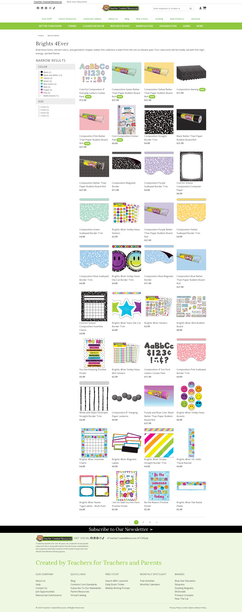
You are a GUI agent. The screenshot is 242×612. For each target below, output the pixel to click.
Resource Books (120, 26)
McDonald (180, 591)
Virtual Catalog (78, 595)
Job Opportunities (45, 591)
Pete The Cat (181, 598)
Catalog (159, 18)
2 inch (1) (44, 107)
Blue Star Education (77, 1)
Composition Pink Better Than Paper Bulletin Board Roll (93, 140)
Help (38, 584)
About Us (113, 18)
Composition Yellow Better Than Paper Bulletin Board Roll (158, 93)
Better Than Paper (50, 26)
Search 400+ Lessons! (116, 580)
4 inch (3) (44, 112)
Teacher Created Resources (48, 1)
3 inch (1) (44, 110)
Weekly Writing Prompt (117, 588)
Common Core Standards (84, 584)
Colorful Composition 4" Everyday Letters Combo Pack (92, 93)
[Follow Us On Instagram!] (50, 8)
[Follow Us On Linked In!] (42, 8)
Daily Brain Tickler (115, 584)
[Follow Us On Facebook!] (38, 8)
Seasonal (195, 18)
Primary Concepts (184, 595)
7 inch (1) (44, 115)
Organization (168, 26)
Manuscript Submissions (49, 595)
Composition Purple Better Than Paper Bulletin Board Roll (158, 233)
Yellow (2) (47, 78)
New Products (177, 18)
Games (186, 26)
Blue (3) (46, 87)
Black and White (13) (52, 75)
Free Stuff (47, 18)
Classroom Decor (93, 26)
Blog (127, 18)
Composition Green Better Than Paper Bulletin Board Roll (126, 93)
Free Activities (147, 580)
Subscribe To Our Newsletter (86, 588)
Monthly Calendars (150, 584)
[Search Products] (189, 8)
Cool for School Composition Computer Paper (189, 186)
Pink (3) (46, 92)
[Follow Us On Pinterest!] (46, 8)
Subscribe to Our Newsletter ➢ (121, 529)
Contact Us (41, 588)
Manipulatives (144, 26)
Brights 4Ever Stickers (155, 322)
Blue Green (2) (49, 84)
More (200, 26)
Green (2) (47, 81)
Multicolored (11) (51, 95)
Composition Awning (188, 89)
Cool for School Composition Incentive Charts (91, 326)
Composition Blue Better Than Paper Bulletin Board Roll (191, 280)
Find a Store (142, 18)
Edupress (180, 584)
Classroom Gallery (92, 18)
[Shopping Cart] (204, 8)
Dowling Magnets (184, 588)
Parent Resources (67, 18)
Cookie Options (188, 607)
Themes (72, 26)
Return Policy (200, 607)
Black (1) (47, 72)
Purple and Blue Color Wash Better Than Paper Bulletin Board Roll (159, 416)
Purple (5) (47, 90)
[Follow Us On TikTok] (54, 8)
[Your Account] (200, 8)
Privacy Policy (175, 607)
